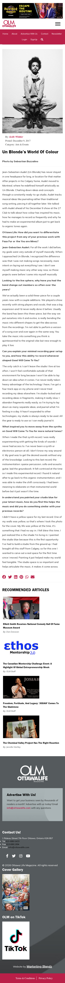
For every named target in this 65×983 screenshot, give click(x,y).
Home (5, 34)
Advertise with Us (29, 34)
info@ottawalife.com (19, 807)
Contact (44, 34)
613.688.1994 (12, 844)
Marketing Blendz (39, 966)
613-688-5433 (13, 841)
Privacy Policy (46, 978)
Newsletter (57, 34)
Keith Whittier (16, 136)
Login (24, 39)
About (14, 34)
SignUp (34, 39)
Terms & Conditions (25, 978)
